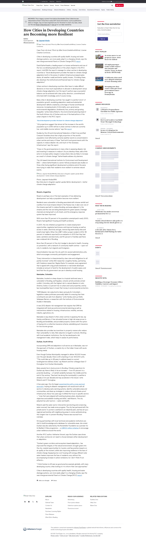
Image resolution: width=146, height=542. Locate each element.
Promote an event (106, 268)
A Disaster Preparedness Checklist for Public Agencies (112, 111)
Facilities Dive (45, 1)
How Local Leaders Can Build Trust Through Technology (111, 121)
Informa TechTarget (80, 527)
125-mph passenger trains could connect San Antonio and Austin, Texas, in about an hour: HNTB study (113, 68)
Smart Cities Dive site (43, 25)
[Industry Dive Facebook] (29, 502)
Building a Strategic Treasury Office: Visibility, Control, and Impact (109, 283)
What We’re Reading (51, 517)
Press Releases (65, 5)
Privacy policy (55, 535)
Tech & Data (82, 9)
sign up (54, 25)
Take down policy (74, 535)
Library (52, 5)
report (78, 61)
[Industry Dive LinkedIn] (25, 502)
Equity (103, 9)
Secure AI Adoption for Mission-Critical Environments (112, 131)
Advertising (71, 499)
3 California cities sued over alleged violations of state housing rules (113, 79)
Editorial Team (49, 502)
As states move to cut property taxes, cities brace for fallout (113, 57)
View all (97, 138)
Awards (73, 5)
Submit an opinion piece (75, 505)
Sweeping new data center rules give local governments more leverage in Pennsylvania (113, 90)
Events (57, 5)
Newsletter (48, 508)
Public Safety (110, 9)
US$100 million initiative (70, 428)
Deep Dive (39, 5)
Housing (75, 9)
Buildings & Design (47, 9)
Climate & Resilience (59, 9)
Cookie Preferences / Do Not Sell (90, 535)
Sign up (120, 5)
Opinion (46, 5)
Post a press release (107, 196)
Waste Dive (58, 1)
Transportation (36, 9)
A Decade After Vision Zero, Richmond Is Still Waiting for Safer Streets (108, 232)
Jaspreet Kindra (44, 41)
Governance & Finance (93, 9)
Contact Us (48, 505)
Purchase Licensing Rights (53, 511)
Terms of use (64, 535)
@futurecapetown (28, 42)
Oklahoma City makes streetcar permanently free (107, 213)
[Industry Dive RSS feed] (37, 502)
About (47, 499)
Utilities (69, 9)
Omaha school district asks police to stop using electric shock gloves (109, 222)
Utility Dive (52, 1)
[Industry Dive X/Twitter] (33, 502)
